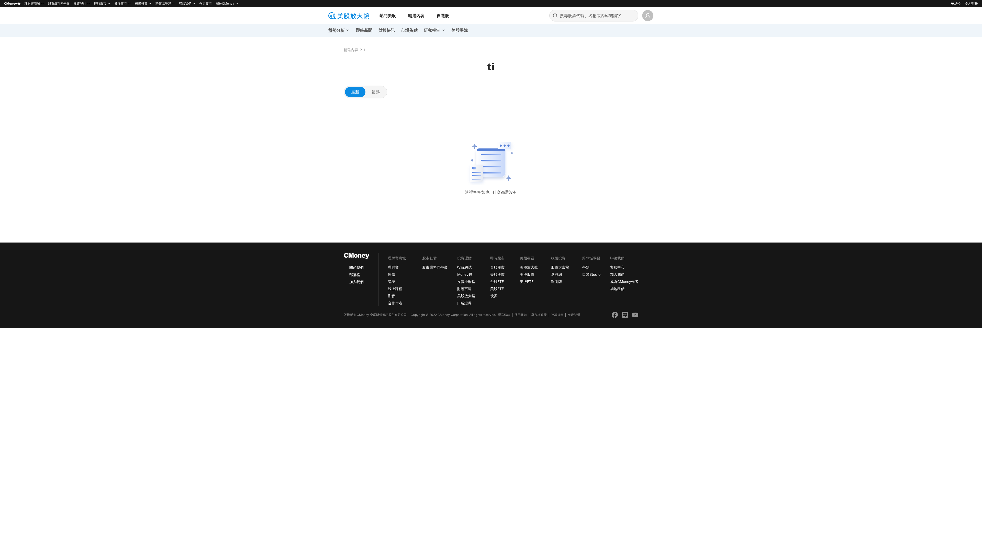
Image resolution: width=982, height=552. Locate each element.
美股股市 (497, 274)
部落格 (354, 274)
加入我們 (356, 282)
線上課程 (395, 288)
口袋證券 (464, 303)
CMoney (10, 3)
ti (365, 49)
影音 (391, 296)
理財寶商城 (32, 3)
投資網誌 (464, 267)
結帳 (957, 3)
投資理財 (80, 3)
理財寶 (393, 267)
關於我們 (356, 267)
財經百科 (464, 288)
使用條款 (521, 315)
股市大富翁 (560, 267)
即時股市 (100, 3)
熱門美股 (388, 15)
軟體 (391, 274)
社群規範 (557, 315)
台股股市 (497, 267)
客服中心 (617, 267)
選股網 (556, 274)
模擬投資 (141, 3)
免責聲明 (574, 315)
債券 (493, 296)
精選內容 (416, 15)
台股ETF (497, 281)
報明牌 (556, 281)
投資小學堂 (466, 281)
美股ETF (497, 288)
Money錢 (464, 274)
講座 (391, 281)
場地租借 (617, 288)
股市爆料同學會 (59, 3)
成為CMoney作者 (624, 281)
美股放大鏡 (466, 296)
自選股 (443, 15)
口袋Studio (591, 274)
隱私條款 (504, 315)
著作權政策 (539, 315)
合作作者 (395, 303)
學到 (585, 267)
